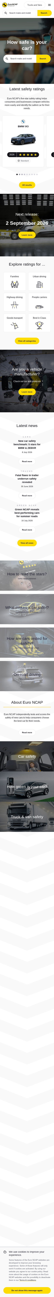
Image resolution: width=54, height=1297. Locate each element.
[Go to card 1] (17, 174)
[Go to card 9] (37, 174)
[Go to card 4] (24, 174)
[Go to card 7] (32, 174)
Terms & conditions (27, 1280)
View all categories (27, 341)
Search (44, 13)
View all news (27, 543)
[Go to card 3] (22, 174)
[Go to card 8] (34, 174)
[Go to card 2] (19, 174)
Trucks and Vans (34, 5)
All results (27, 185)
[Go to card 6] (29, 174)
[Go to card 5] (27, 174)
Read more (27, 461)
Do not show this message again (27, 1290)
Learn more (27, 235)
